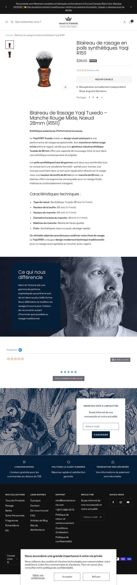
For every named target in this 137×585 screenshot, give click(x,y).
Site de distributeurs (37, 527)
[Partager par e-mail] (102, 97)
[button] (120, 360)
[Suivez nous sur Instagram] (120, 502)
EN (7, 530)
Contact (34, 505)
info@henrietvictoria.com (65, 502)
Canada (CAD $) (11, 559)
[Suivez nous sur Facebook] (113, 502)
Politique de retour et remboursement (65, 519)
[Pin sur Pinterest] (93, 97)
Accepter (67, 576)
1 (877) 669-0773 (65, 509)
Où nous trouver (39, 510)
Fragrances (11, 520)
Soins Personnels (14, 515)
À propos (35, 500)
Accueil (9, 35)
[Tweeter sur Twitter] (97, 97)
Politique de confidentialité (64, 539)
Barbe (8, 510)
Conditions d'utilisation (62, 530)
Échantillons (12, 525)
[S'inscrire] (100, 517)
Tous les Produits (15, 500)
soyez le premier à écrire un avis (68, 378)
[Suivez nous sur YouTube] (128, 502)
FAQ (32, 515)
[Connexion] (124, 22)
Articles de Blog (39, 520)
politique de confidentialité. (58, 567)
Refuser (96, 576)
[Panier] (130, 22)
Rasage (9, 505)
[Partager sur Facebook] (89, 97)
